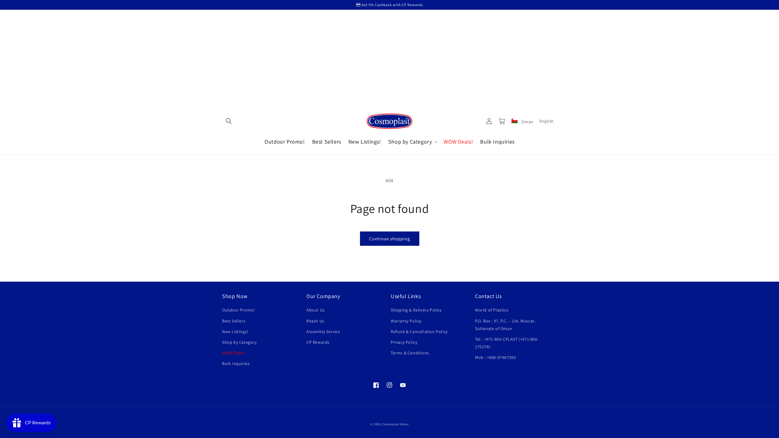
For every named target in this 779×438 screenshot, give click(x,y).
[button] (229, 121)
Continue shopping (389, 239)
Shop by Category (239, 342)
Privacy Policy (404, 342)
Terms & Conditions (410, 353)
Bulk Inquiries (236, 363)
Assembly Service (323, 331)
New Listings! (235, 331)
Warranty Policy (406, 321)
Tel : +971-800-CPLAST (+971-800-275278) (507, 342)
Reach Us (315, 321)
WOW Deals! (234, 353)
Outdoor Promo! (238, 310)
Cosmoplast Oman (395, 424)
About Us (315, 310)
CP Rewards (318, 342)
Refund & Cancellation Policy (419, 331)
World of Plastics (491, 310)
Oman (527, 121)
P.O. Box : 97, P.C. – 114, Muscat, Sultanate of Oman (505, 324)
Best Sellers (233, 321)
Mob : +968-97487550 (495, 357)
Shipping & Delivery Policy (416, 310)
